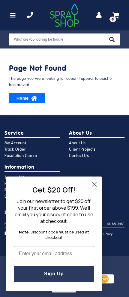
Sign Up (54, 273)
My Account (15, 143)
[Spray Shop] (64, 15)
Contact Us (79, 155)
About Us (77, 143)
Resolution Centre (20, 155)
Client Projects (82, 149)
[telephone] (30, 15)
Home (22, 98)
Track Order (15, 149)
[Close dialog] (94, 184)
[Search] (111, 39)
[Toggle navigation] (13, 15)
